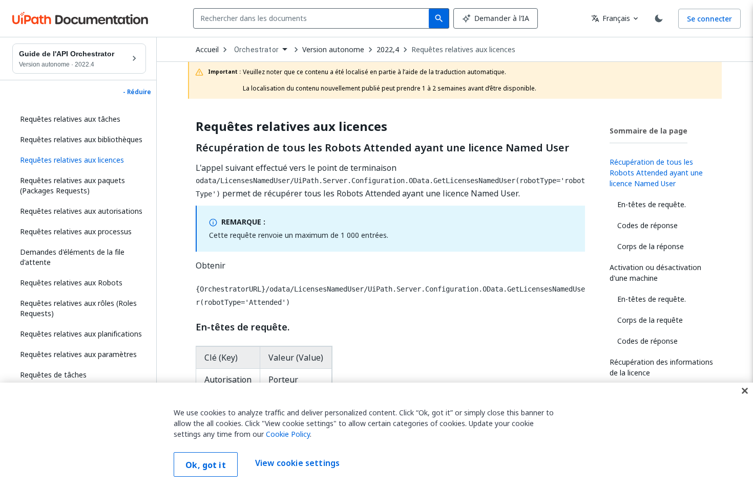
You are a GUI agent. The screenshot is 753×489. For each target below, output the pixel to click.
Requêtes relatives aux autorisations (81, 211)
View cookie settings (297, 463)
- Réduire (137, 92)
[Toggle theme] (659, 18)
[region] (376, 436)
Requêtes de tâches (53, 374)
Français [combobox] (610, 18)
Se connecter (709, 18)
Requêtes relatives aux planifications (81, 333)
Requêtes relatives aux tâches (70, 119)
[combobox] (313, 18)
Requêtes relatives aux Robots (71, 282)
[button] (79, 160)
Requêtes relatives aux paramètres (78, 354)
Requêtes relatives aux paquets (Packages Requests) (72, 185)
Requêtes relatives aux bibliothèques (81, 139)
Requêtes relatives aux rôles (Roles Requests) (78, 308)
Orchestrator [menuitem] (256, 50)
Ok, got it (205, 465)
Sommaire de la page (648, 130)
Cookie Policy (288, 434)
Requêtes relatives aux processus (76, 231)
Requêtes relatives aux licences (463, 49)
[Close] (745, 391)
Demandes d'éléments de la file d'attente (72, 257)
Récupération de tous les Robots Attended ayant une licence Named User (382, 148)
